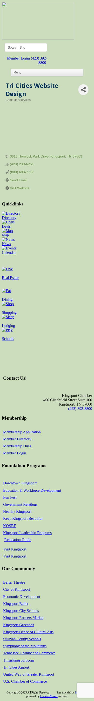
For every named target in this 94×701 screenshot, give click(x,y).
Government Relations (20, 504)
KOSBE (9, 526)
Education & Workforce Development (32, 490)
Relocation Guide (17, 540)
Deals (6, 226)
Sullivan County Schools (22, 639)
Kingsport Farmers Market (23, 618)
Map (5, 235)
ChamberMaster (49, 696)
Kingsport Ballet (15, 604)
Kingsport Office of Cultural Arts (28, 632)
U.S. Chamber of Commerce (25, 681)
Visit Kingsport (14, 549)
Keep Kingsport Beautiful (22, 518)
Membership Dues (17, 446)
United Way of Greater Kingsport (28, 674)
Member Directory (17, 439)
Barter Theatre (14, 582)
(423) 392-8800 (39, 60)
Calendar (9, 252)
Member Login (18, 58)
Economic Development (21, 597)
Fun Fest (9, 497)
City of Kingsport (16, 589)
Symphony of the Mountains (25, 646)
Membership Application (22, 432)
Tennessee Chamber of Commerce (29, 653)
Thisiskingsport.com (18, 660)
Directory (9, 218)
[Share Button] (83, 89)
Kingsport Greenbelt (18, 625)
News (6, 244)
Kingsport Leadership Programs (27, 533)
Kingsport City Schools (21, 611)
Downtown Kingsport (20, 483)
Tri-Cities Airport (16, 667)
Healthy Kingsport (17, 511)
